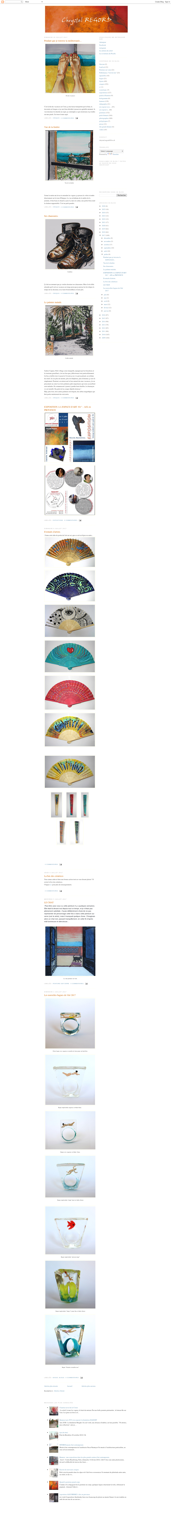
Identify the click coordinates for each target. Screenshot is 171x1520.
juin (105, 294)
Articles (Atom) (59, 1391)
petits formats (103, 115)
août (105, 251)
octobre (106, 244)
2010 (104, 334)
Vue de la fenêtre (52, 126)
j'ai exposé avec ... (105, 107)
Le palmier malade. (53, 302)
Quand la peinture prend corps (69, 1482)
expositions (58, 520)
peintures (102, 112)
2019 (104, 229)
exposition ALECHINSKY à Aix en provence (74, 1494)
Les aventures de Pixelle (107, 53)
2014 (104, 321)
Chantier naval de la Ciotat (68, 1407)
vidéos (101, 129)
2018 (104, 232)
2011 (104, 331)
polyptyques (103, 121)
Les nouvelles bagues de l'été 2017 (60, 995)
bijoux (61, 1377)
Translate (116, 154)
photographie (103, 118)
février (106, 307)
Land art (102, 67)
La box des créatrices (53, 875)
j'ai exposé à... (104, 110)
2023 (104, 216)
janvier (106, 311)
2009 (104, 338)
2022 (104, 219)
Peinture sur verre (61, 983)
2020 (104, 225)
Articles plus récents (51, 1386)
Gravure (102, 64)
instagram (102, 48)
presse (101, 124)
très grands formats (105, 127)
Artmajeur (102, 42)
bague (55, 1377)
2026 (104, 206)
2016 (104, 315)
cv (100, 87)
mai (105, 298)
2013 (104, 325)
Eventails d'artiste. (52, 531)
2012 (104, 328)
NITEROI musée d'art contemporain (71, 1445)
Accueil (69, 1386)
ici (51, 884)
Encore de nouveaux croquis (69, 1469)
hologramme (103, 98)
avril (105, 301)
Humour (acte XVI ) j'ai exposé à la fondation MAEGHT (78, 1420)
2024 (104, 212)
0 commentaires (67, 118)
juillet (106, 254)
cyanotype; (103, 90)
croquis (56, 118)
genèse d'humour (105, 95)
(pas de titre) (63, 1432)
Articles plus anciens (88, 1386)
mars (105, 304)
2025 (104, 209)
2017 (104, 235)
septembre (107, 248)
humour (102, 101)
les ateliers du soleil (106, 51)
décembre (107, 238)
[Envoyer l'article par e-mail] (76, 118)
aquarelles (102, 75)
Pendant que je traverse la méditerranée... (63, 40)
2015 (104, 318)
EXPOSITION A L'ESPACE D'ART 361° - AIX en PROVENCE (67, 408)
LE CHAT (49, 902)
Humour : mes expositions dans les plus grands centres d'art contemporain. (84, 1457)
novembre (107, 241)
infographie (103, 104)
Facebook (102, 45)
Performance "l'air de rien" (108, 73)
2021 (104, 222)
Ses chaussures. (51, 215)
